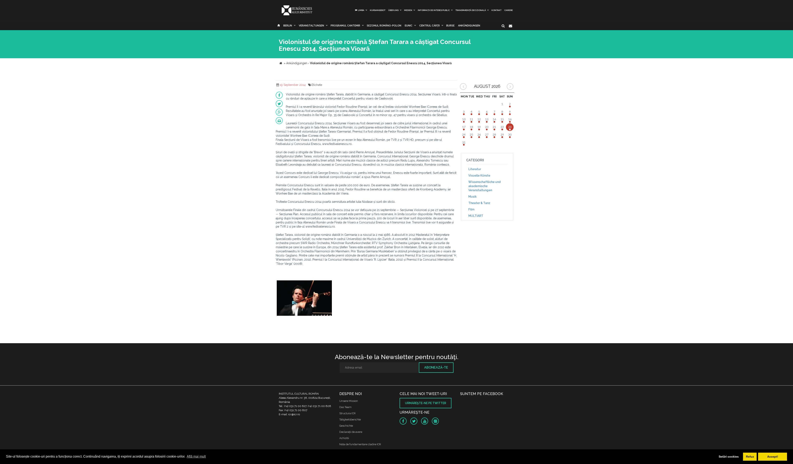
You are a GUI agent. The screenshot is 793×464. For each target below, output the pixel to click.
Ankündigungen (469, 25)
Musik (472, 196)
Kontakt (496, 10)
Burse (450, 25)
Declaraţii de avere (350, 431)
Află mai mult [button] (196, 456)
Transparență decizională (470, 10)
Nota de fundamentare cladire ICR (360, 444)
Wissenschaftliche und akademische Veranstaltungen (484, 186)
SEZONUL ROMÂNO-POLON (384, 25)
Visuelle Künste (479, 175)
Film (471, 209)
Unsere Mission (348, 400)
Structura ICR (347, 413)
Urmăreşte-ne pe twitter (425, 403)
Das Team (345, 407)
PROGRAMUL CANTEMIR (345, 25)
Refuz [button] (750, 456)
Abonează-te (436, 367)
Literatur (474, 169)
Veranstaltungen (311, 25)
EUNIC (408, 25)
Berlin (287, 25)
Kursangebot (377, 10)
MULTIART (475, 215)
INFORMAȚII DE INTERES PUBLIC (434, 10)
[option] (304, 298)
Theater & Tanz (479, 203)
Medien (408, 10)
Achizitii (344, 438)
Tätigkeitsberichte (350, 419)
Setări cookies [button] (729, 456)
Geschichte (346, 425)
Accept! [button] (772, 456)
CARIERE (508, 10)
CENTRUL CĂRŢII (429, 25)
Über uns (393, 10)
